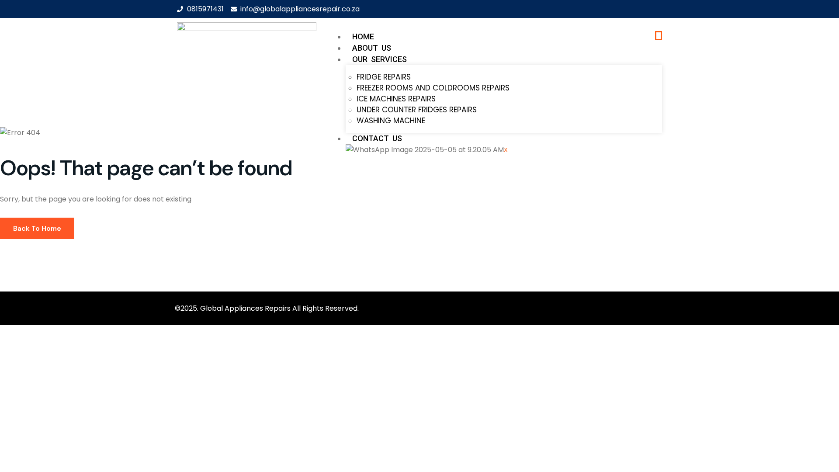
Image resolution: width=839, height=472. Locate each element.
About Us (371, 47)
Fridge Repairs (384, 77)
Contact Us (377, 138)
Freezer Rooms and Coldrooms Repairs (433, 88)
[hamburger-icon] (658, 35)
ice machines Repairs (396, 99)
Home (363, 36)
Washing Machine (391, 120)
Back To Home (37, 228)
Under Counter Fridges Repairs (417, 109)
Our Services (379, 59)
